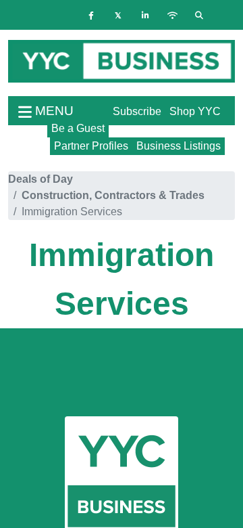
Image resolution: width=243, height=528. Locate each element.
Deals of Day (40, 179)
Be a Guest (78, 128)
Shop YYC (195, 111)
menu (53, 111)
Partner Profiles (91, 146)
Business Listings (178, 146)
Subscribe (137, 111)
